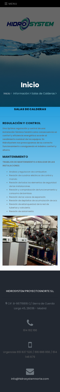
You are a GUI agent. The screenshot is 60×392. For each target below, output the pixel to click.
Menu (12, 4)
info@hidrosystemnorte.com (30, 379)
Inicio (7, 93)
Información (21, 93)
